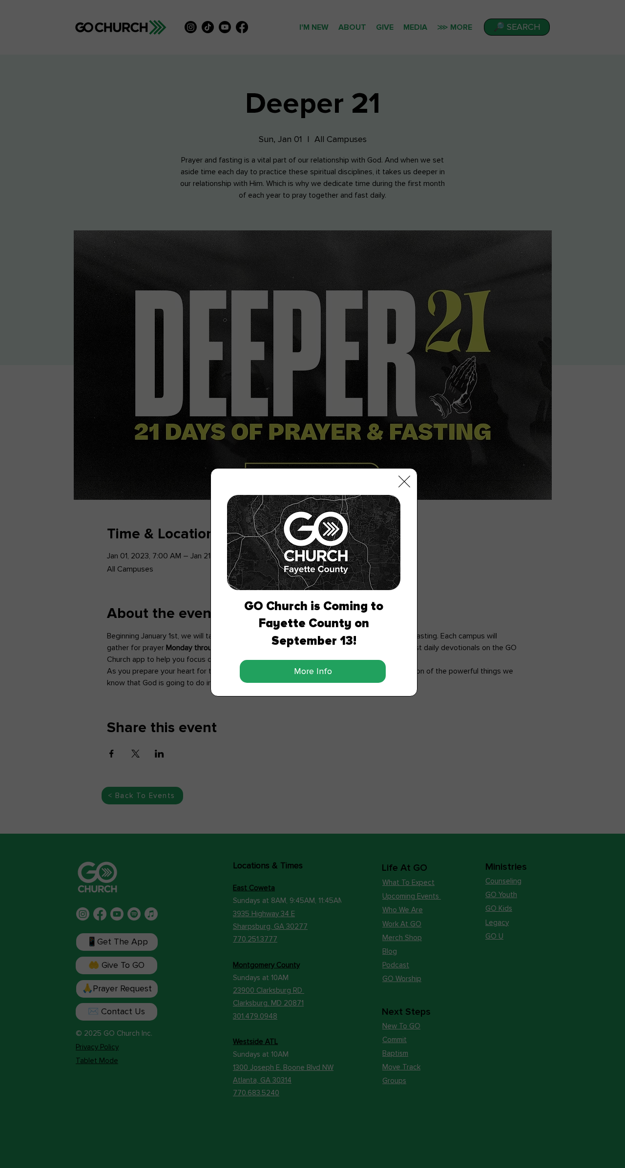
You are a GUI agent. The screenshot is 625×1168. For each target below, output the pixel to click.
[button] (404, 481)
